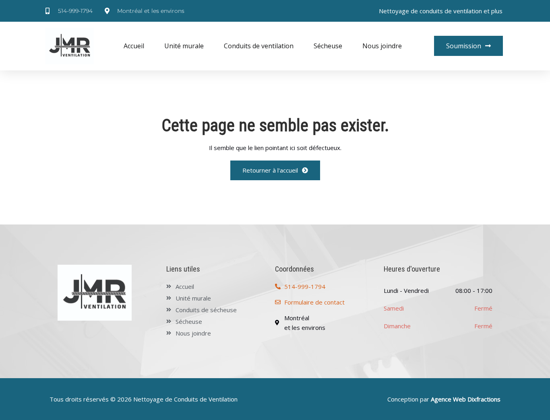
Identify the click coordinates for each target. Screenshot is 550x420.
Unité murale (184, 45)
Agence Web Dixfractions (465, 399)
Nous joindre (382, 45)
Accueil (134, 45)
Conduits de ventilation (259, 45)
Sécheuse (328, 45)
